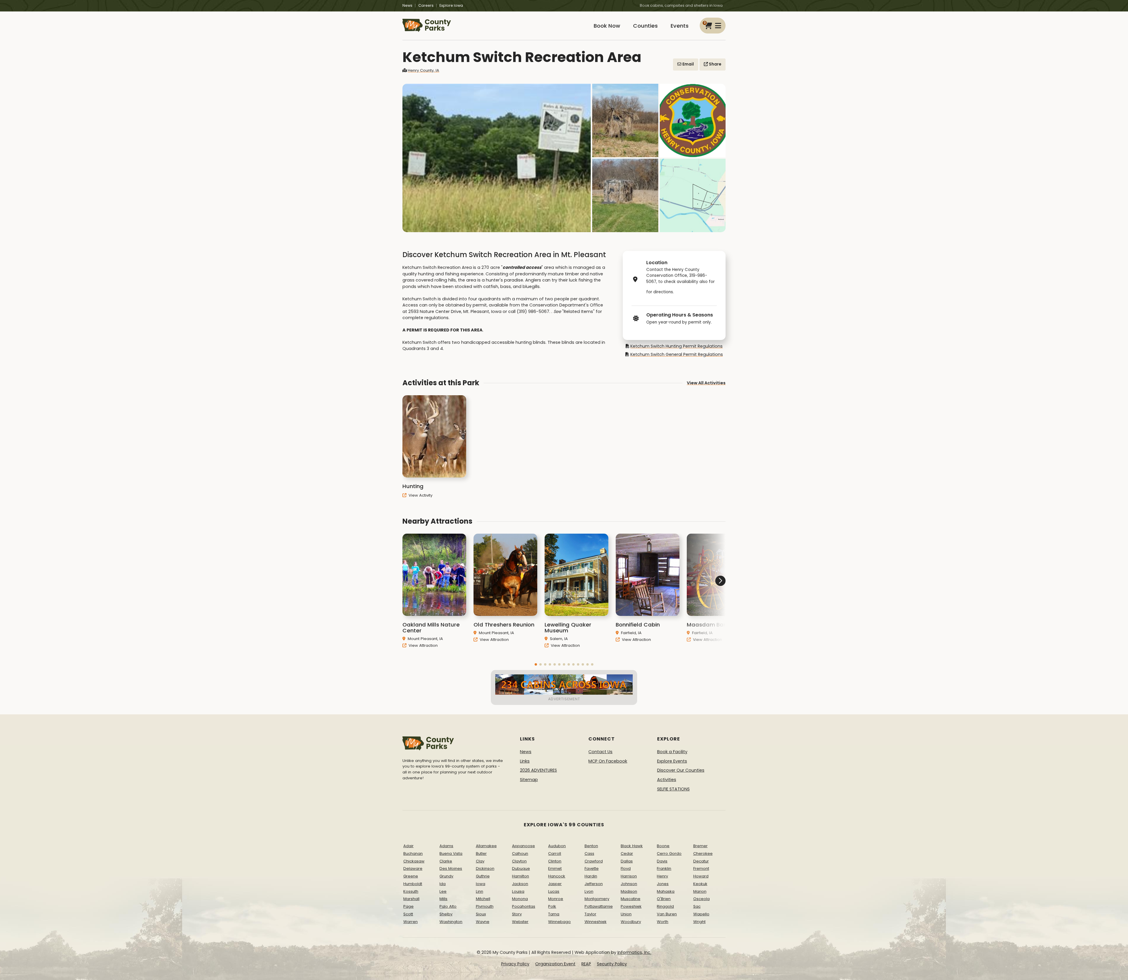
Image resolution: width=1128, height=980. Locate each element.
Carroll (554, 853)
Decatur (701, 861)
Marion (699, 891)
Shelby (445, 914)
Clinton (554, 861)
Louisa (518, 891)
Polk (552, 906)
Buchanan (413, 853)
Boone (663, 846)
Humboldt (412, 884)
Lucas (553, 891)
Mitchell (483, 899)
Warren (410, 921)
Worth (662, 921)
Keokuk (700, 884)
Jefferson (594, 884)
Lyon (589, 891)
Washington (450, 921)
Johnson (629, 884)
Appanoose (523, 846)
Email (688, 64)
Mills (443, 899)
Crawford (594, 861)
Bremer (700, 846)
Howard (701, 876)
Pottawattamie (599, 906)
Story (517, 914)
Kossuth (410, 891)
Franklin (664, 868)
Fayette (592, 868)
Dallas (627, 861)
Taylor (590, 914)
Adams (446, 846)
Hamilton (520, 876)
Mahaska (665, 891)
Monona (520, 899)
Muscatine (630, 899)
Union (626, 914)
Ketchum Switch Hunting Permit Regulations (676, 346)
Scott (408, 914)
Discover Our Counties (680, 770)
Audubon (557, 846)
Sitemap (529, 780)
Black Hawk (632, 846)
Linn (479, 891)
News (407, 5)
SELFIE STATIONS (673, 789)
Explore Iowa (451, 5)
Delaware (412, 868)
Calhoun (520, 853)
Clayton (519, 861)
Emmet (555, 868)
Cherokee (703, 853)
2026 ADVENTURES (538, 770)
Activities (666, 780)
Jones (663, 884)
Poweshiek (631, 906)
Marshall (411, 899)
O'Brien (664, 899)
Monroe (555, 899)
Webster (520, 921)
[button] (536, 664)
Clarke (445, 861)
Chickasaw (413, 861)
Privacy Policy (515, 964)
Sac (697, 906)
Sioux (481, 914)
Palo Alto (447, 906)
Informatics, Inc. (634, 952)
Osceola (701, 899)
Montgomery (597, 899)
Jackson (520, 884)
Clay (480, 861)
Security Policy (612, 964)
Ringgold (665, 906)
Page (408, 906)
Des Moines (450, 868)
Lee (442, 891)
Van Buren (667, 914)
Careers (426, 5)
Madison (629, 891)
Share (714, 64)
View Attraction (422, 645)
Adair (408, 846)
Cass (589, 853)
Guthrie (483, 876)
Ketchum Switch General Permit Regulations (676, 354)
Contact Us (600, 752)
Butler (481, 853)
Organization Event (555, 964)
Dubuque (521, 868)
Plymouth (485, 906)
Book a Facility (672, 752)
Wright (699, 921)
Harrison (629, 876)
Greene (410, 876)
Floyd (626, 868)
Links (525, 761)
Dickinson (485, 868)
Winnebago (559, 921)
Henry (662, 876)
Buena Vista (450, 853)
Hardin (591, 876)
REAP (586, 964)
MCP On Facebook (607, 761)
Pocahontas (523, 906)
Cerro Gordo (669, 853)
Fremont (701, 868)
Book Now (607, 25)
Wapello (701, 914)
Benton (591, 846)
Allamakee (486, 846)
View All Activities (706, 383)
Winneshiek (596, 921)
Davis (662, 861)
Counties (645, 25)
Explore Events (672, 761)
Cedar (627, 853)
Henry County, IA (423, 70)
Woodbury (631, 921)
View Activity (419, 495)
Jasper (555, 884)
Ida (442, 884)
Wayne (482, 921)
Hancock (556, 876)
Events (680, 25)
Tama (553, 914)
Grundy (446, 876)
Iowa (480, 884)
